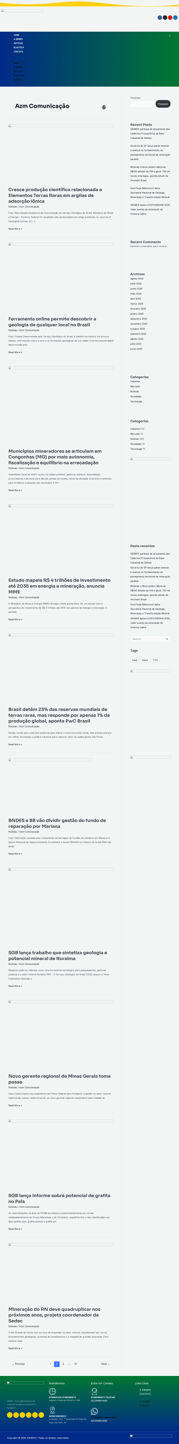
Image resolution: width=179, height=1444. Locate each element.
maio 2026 (135, 293)
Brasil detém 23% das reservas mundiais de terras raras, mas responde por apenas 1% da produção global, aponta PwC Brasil (59, 715)
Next (105, 1363)
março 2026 (136, 303)
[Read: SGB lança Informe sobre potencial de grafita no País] (60, 1154)
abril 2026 (135, 298)
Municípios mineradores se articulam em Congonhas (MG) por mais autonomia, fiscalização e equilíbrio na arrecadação (55, 457)
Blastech (19, 47)
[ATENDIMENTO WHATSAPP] (94, 1411)
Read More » (15, 228)
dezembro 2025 (138, 318)
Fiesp (134, 660)
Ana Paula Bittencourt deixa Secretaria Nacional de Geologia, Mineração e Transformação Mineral (149, 193)
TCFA (155, 660)
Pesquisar (135, 97)
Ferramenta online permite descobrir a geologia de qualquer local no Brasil (52, 322)
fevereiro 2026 (138, 308)
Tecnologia (136, 401)
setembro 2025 (138, 333)
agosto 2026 (136, 278)
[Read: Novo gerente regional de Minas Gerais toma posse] (60, 1035)
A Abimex (18, 39)
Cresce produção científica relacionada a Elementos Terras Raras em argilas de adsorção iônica (55, 195)
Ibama (145, 660)
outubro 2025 (137, 328)
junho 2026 (136, 288)
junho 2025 (136, 349)
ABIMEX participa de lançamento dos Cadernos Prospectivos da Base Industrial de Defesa (150, 133)
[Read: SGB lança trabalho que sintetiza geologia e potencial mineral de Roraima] (60, 907)
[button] (68, 59)
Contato (18, 51)
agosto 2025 (136, 338)
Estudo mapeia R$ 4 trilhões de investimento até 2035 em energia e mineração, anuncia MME (59, 586)
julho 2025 (135, 343)
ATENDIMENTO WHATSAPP (103, 1417)
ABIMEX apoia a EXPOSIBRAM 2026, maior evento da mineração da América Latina (150, 209)
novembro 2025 (138, 323)
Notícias (18, 43)
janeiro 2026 (136, 313)
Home (16, 35)
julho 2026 (136, 283)
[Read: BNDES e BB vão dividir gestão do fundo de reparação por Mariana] (50, 786)
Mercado (135, 386)
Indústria (135, 381)
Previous (18, 1363)
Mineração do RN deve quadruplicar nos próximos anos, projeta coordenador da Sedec (54, 1315)
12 (75, 1363)
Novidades (135, 396)
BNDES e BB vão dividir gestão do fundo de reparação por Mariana (57, 823)
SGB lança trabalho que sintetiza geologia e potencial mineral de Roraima (57, 955)
